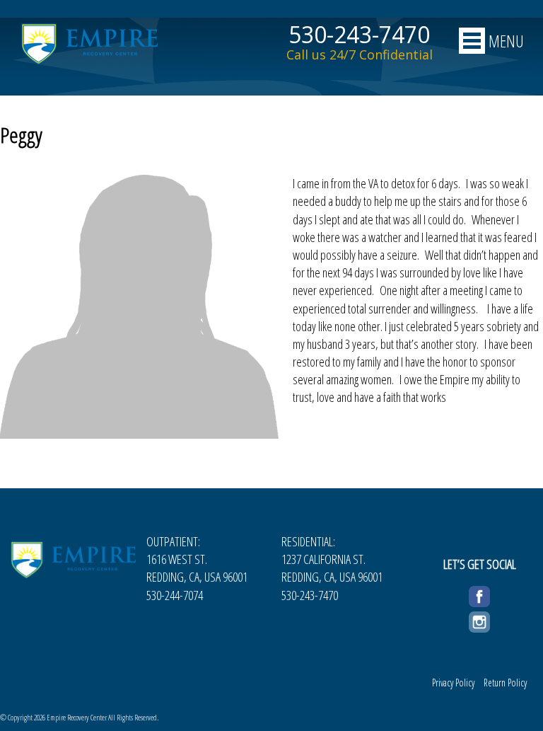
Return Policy (505, 682)
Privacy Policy (453, 682)
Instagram (479, 619)
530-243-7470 (359, 34)
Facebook (479, 594)
